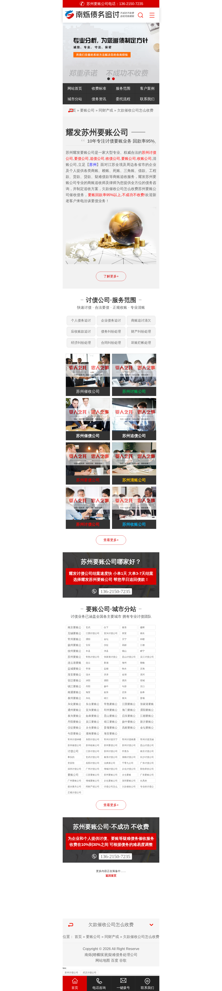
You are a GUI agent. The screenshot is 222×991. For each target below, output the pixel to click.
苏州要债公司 (110, 745)
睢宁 (142, 651)
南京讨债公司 (147, 751)
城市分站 (75, 99)
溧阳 (88, 639)
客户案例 (147, 88)
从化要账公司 (110, 780)
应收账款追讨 (81, 331)
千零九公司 (127, 763)
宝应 (88, 645)
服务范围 (123, 88)
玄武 (88, 627)
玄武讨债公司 (92, 757)
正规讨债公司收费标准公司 (74, 793)
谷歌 (123, 960)
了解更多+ (111, 276)
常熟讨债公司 (92, 657)
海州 (124, 662)
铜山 (124, 651)
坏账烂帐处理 (141, 343)
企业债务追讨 (111, 320)
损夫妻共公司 (74, 786)
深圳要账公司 (129, 780)
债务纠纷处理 (111, 331)
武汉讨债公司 (89, 972)
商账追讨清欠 (141, 320)
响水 (124, 668)
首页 (78, 937)
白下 (106, 627)
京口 (142, 686)
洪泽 (106, 674)
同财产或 (106, 110)
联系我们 (147, 99)
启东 (124, 692)
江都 (142, 645)
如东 (106, 692)
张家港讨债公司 (110, 657)
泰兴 (124, 698)
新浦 (106, 662)
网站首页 (75, 88)
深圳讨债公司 (74, 769)
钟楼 (142, 639)
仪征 (106, 645)
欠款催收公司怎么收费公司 (129, 787)
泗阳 (106, 680)
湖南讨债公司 (129, 757)
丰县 (88, 651)
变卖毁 (71, 763)
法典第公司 (109, 763)
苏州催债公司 (74, 745)
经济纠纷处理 (81, 343)
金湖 (124, 674)
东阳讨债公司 (92, 739)
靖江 (106, 698)
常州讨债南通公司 (129, 740)
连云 (88, 662)
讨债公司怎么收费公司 (110, 787)
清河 (142, 674)
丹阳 (88, 686)
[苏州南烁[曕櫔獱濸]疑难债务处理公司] (99, 14)
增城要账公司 (92, 780)
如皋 (142, 692)
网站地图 (102, 960)
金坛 (106, 639)
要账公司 (87, 110)
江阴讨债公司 (92, 633)
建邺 (142, 627)
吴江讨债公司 (147, 657)
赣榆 (142, 662)
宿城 (142, 680)
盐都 (106, 668)
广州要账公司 (74, 780)
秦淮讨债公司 (110, 757)
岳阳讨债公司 (92, 763)
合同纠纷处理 (111, 343)
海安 (88, 692)
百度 (114, 960)
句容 (124, 686)
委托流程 (123, 99)
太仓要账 (126, 774)
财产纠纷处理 (141, 331)
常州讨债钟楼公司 (74, 740)
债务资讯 (99, 99)
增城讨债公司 (110, 769)
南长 (142, 633)
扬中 (106, 686)
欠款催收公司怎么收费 (135, 110)
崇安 (124, 633)
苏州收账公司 (92, 745)
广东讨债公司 (147, 763)
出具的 (143, 780)
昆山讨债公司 (129, 657)
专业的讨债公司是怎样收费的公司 (147, 787)
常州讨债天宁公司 (110, 740)
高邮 (124, 645)
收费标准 (99, 88)
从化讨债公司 (129, 769)
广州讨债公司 (92, 769)
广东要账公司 (147, 774)
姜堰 (142, 698)
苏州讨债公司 (129, 745)
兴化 (88, 698)
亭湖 (88, 668)
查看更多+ (111, 540)
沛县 (106, 651)
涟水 (88, 674)
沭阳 (88, 680)
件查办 (125, 751)
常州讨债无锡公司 (147, 740)
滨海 (142, 668)
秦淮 (124, 627)
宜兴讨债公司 (110, 633)
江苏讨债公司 (92, 751)
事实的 (71, 757)
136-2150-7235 (115, 591)
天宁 (124, 639)
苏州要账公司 (110, 774)
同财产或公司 (92, 786)
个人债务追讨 (81, 320)
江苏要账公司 (92, 774)
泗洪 (124, 680)
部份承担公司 (147, 769)
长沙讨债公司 (147, 757)
